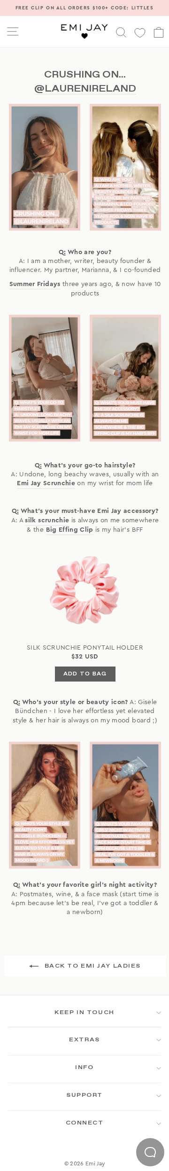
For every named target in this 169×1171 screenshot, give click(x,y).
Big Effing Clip (69, 530)
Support (84, 1095)
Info (84, 1067)
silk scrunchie (47, 520)
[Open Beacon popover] (150, 1152)
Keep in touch (84, 1012)
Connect (85, 1123)
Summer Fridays (35, 284)
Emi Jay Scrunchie (46, 483)
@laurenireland (85, 88)
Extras (84, 1040)
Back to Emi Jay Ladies (91, 966)
